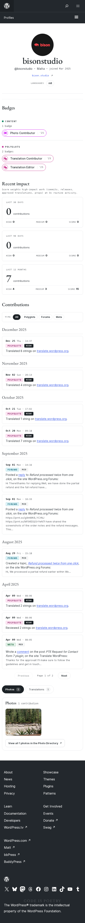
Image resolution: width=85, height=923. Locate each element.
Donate (50, 820)
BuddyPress (15, 862)
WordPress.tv (15, 827)
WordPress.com (17, 841)
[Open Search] (66, 6)
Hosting (9, 786)
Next (64, 675)
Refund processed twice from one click (53, 563)
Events (48, 813)
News (8, 779)
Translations (39, 689)
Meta (59, 317)
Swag (49, 827)
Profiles (9, 17)
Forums (45, 317)
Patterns (49, 793)
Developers (12, 820)
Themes (49, 779)
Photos (12, 689)
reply (21, 474)
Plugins (48, 786)
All (16, 317)
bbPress (12, 855)
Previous (23, 675)
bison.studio (41, 75)
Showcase (51, 772)
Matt (9, 848)
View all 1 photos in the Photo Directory (33, 743)
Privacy (9, 793)
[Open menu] (78, 6)
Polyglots (29, 317)
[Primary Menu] (76, 17)
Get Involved (52, 806)
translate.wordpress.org (52, 351)
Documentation (15, 813)
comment (23, 651)
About (8, 772)
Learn (8, 806)
